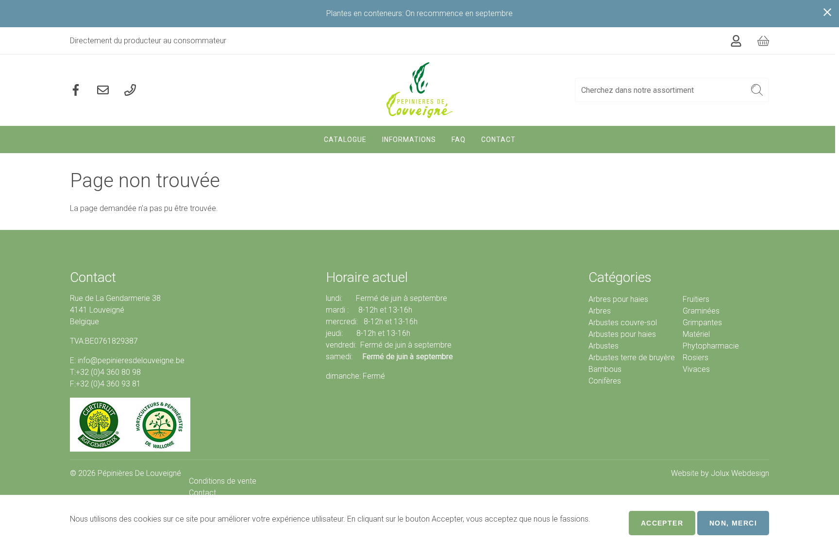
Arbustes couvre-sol (622, 322)
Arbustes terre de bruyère (631, 357)
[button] (757, 90)
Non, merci (733, 523)
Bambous (604, 369)
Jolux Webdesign (740, 473)
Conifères (604, 380)
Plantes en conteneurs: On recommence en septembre (419, 13)
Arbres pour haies (618, 299)
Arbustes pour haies (622, 334)
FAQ (459, 139)
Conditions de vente (222, 481)
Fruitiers (696, 299)
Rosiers (695, 357)
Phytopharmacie (711, 345)
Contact (498, 139)
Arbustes (603, 345)
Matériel (696, 334)
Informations (409, 139)
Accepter (662, 523)
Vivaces (696, 369)
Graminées (701, 310)
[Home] (419, 90)
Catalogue (345, 139)
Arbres (599, 310)
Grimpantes (702, 322)
